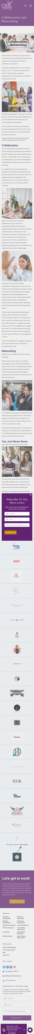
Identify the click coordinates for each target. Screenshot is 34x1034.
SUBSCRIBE (10, 532)
